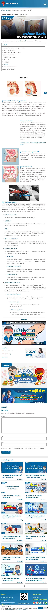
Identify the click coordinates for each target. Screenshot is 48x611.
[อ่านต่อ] (22, 479)
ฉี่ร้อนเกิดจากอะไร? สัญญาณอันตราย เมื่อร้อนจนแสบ (34, 497)
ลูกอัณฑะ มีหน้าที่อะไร (9, 55)
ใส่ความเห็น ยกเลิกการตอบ (10, 67)
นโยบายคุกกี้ (10, 609)
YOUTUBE (6, 60)
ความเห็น (4, 416)
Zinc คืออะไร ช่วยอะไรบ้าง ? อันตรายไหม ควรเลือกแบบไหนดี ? (35, 601)
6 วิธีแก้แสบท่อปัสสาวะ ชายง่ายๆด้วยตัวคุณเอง (11, 497)
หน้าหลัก (3, 10)
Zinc (26, 512)
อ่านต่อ (19, 479)
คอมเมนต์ (6, 64)
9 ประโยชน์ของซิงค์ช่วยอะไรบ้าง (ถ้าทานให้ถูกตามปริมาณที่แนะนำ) (35, 579)
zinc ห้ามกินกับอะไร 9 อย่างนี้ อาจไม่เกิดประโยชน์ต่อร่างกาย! (35, 517)
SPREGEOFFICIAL (12, 4)
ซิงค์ (29, 512)
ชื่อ (2, 436)
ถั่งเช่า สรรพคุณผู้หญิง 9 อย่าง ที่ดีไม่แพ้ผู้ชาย (35, 537)
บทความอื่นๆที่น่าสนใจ (9, 69)
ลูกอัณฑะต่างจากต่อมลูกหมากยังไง (12, 53)
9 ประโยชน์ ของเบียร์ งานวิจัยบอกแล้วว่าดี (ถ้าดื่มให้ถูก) (11, 601)
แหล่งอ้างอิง (6, 62)
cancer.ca (4, 357)
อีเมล (2, 442)
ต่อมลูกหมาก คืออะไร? (9, 50)
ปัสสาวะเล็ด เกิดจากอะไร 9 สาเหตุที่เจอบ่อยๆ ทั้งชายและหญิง (35, 476)
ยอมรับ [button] (40, 607)
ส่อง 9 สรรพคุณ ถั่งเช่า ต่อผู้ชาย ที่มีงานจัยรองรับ (11, 558)
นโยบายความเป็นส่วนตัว (21, 609)
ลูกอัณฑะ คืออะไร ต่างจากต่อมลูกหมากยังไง (14, 48)
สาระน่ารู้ (8, 10)
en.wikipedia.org (6, 354)
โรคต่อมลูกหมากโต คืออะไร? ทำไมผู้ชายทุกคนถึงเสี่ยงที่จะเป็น (33, 143)
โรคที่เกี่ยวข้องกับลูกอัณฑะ (10, 57)
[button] (45, 3)
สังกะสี (32, 512)
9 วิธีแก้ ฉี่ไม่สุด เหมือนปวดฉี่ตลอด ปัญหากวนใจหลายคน (11, 517)
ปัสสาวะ (3, 472)
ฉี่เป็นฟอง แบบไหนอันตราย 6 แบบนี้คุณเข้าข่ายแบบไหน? (12, 476)
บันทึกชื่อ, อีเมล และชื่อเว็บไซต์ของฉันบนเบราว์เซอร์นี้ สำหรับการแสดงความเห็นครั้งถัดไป (23, 448)
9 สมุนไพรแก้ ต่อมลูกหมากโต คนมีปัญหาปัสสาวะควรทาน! (11, 537)
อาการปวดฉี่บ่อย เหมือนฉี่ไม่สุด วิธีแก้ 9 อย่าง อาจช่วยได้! (35, 558)
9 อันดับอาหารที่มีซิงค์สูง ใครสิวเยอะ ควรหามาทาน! (11, 579)
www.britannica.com (7, 351)
